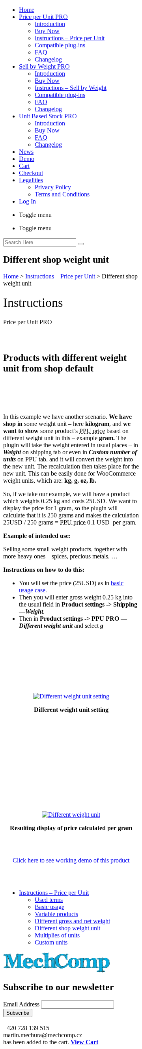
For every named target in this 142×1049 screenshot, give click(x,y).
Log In (27, 201)
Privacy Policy (53, 187)
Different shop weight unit (67, 928)
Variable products (56, 914)
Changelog (48, 59)
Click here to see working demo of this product (71, 860)
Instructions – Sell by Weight (70, 87)
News (26, 151)
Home (26, 9)
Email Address (22, 1004)
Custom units (51, 942)
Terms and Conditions (62, 194)
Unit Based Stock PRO (48, 116)
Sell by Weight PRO (44, 66)
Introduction (50, 24)
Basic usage (49, 906)
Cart (24, 165)
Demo (26, 158)
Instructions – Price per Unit (70, 38)
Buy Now (47, 31)
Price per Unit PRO (43, 16)
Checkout (31, 173)
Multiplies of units (57, 935)
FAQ (41, 52)
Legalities (31, 180)
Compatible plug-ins (60, 45)
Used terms (49, 899)
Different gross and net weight (72, 921)
